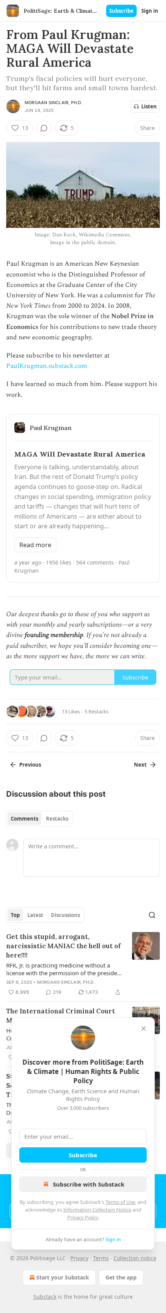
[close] (143, 1028)
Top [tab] (15, 915)
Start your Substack (62, 1277)
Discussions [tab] (65, 915)
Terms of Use (120, 1201)
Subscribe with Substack (88, 1184)
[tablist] (39, 818)
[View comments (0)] (44, 128)
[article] (83, 964)
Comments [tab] (24, 818)
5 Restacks (96, 711)
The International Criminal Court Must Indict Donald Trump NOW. (60, 1016)
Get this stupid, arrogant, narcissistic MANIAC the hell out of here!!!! (63, 945)
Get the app (121, 1277)
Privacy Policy (82, 1217)
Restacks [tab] (57, 818)
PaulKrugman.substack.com (46, 366)
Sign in (149, 10)
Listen (149, 106)
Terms (101, 1258)
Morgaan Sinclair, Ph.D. (54, 102)
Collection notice (134, 1258)
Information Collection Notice (97, 1209)
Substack (44, 1296)
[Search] (152, 915)
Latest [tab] (35, 915)
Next (140, 764)
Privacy (79, 1258)
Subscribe (121, 10)
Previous (30, 764)
